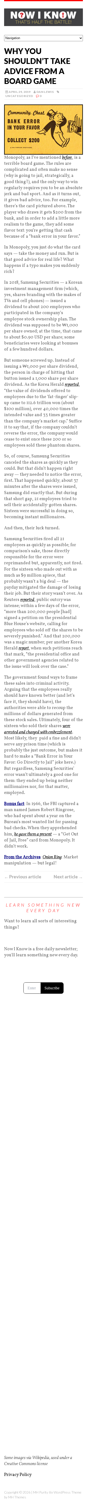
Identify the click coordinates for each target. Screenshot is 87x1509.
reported (72, 385)
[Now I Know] (43, 18)
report (24, 648)
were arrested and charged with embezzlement (38, 729)
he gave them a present (33, 834)
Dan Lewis (45, 92)
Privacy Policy (18, 1475)
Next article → (68, 876)
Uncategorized (19, 96)
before (67, 158)
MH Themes (17, 1497)
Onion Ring (52, 857)
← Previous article (22, 876)
